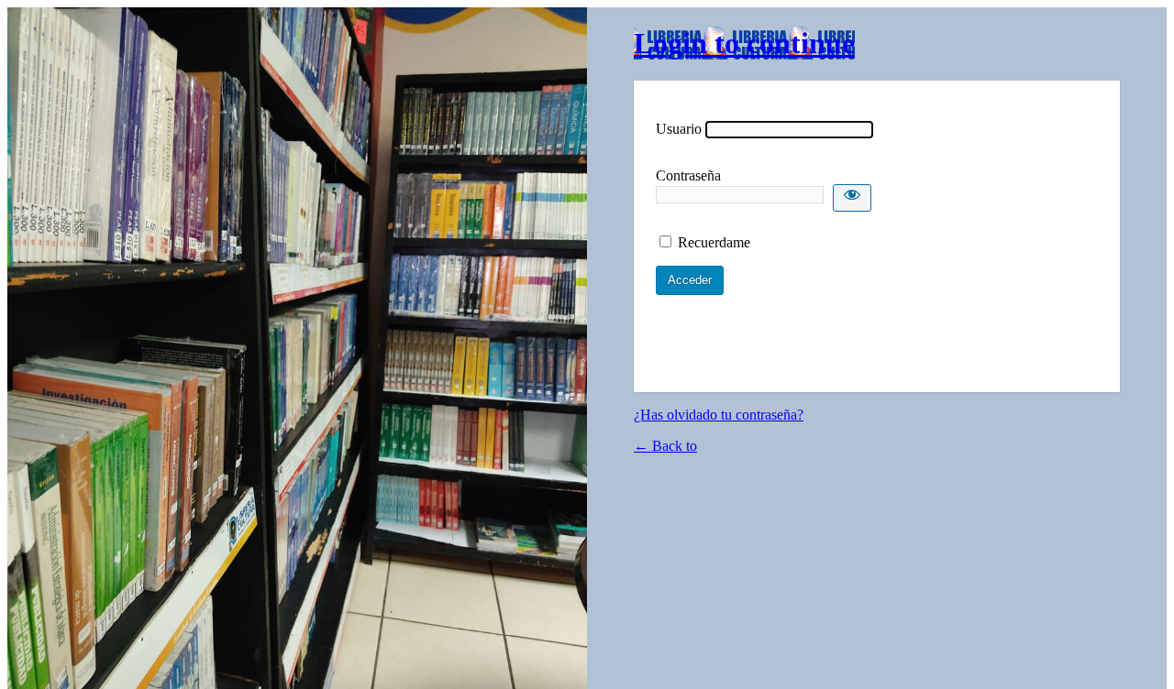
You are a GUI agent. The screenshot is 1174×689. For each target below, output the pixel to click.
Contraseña (688, 175)
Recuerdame (714, 242)
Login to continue (744, 43)
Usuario (679, 129)
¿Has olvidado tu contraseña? (718, 414)
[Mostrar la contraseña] (852, 198)
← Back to (665, 446)
